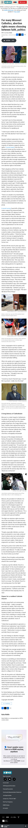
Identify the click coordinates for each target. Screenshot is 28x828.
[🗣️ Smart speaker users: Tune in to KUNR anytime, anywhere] (14, 737)
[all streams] (26, 826)
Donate (23, 2)
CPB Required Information (9, 785)
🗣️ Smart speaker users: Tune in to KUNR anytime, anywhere (14, 749)
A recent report (10, 147)
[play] (2, 826)
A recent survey (6, 208)
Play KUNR (17, 11)
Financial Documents (8, 789)
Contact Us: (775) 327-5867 (9, 798)
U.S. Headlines (6, 703)
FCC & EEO (5, 808)
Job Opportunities (7, 795)
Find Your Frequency (8, 801)
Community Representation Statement (12, 792)
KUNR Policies (6, 805)
